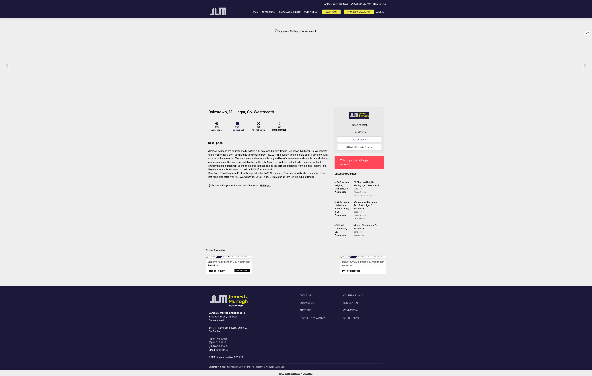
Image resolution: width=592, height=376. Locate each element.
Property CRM (262, 367)
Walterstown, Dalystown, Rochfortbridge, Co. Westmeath (366, 205)
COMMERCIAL (351, 310)
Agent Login (280, 367)
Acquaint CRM (237, 367)
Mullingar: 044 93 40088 (337, 4)
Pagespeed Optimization (289, 374)
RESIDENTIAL (350, 302)
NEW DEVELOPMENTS (290, 12)
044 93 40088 (220, 338)
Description (215, 142)
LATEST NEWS (351, 317)
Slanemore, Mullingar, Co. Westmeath (229, 261)
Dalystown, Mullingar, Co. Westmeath (363, 261)
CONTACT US (310, 12)
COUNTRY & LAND (353, 295)
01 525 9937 (219, 342)
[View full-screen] (587, 33)
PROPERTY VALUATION (358, 12)
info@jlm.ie (381, 4)
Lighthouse (307, 374)
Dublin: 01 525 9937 (362, 4)
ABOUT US (305, 295)
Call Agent (360, 139)
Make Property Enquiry (360, 147)
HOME (255, 12)
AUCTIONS (331, 12)
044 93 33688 (220, 346)
